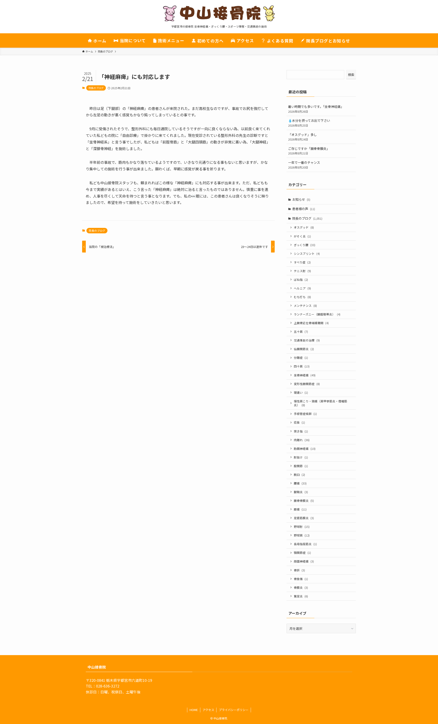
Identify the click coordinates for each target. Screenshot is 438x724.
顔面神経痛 (304, 561)
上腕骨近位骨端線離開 (311, 323)
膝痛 (300, 509)
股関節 (301, 466)
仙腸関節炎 (304, 349)
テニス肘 (302, 271)
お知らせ (301, 199)
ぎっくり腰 (304, 245)
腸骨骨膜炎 (304, 500)
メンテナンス (305, 305)
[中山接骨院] (219, 13)
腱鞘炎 (301, 492)
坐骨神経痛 (304, 375)
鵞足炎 (301, 596)
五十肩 (301, 331)
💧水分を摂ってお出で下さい (309, 123)
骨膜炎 (301, 587)
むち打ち (302, 297)
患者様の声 (303, 208)
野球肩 (302, 535)
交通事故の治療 (307, 340)
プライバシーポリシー (233, 710)
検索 (351, 74)
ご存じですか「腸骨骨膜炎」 (309, 151)
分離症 (301, 357)
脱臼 (299, 474)
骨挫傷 (301, 579)
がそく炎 (302, 236)
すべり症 (302, 262)
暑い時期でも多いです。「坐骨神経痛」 (316, 109)
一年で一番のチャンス (304, 164)
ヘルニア (302, 288)
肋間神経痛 (304, 448)
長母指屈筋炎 (305, 544)
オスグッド (304, 227)
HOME (194, 710)
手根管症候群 (305, 413)
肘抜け (301, 457)
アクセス (208, 710)
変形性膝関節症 (307, 384)
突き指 (301, 431)
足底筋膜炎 (304, 518)
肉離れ (302, 440)
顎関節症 (302, 552)
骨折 (299, 570)
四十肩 (302, 366)
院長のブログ (96, 88)
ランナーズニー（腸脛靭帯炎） (317, 314)
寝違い (301, 392)
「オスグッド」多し (302, 137)
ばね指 (301, 279)
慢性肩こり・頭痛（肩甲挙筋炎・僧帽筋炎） (320, 403)
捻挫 (299, 422)
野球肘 (302, 526)
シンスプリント (307, 253)
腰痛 (300, 483)
